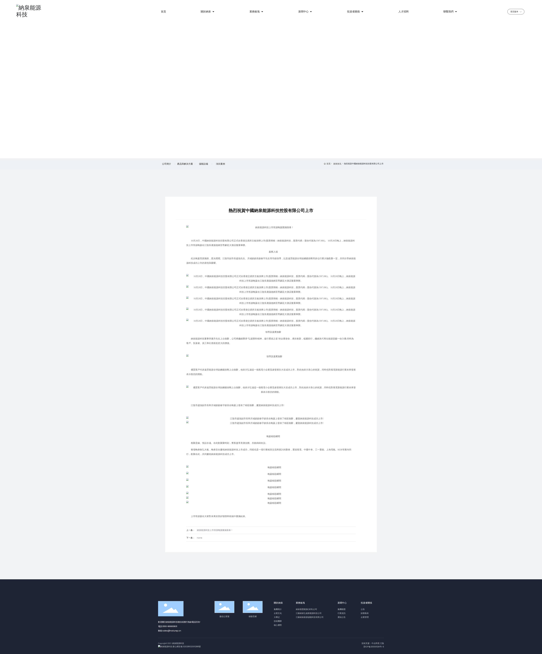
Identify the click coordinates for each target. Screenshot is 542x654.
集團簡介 (278, 609)
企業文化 (278, 613)
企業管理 (365, 617)
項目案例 (220, 163)
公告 (363, 609)
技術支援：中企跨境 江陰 (373, 643)
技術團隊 (278, 621)
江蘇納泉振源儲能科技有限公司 (310, 617)
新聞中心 (342, 602)
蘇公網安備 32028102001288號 (187, 646)
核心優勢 (278, 625)
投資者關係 (366, 602)
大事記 (277, 617)
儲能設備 (203, 163)
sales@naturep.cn (171, 630)
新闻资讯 (337, 163)
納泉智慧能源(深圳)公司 (306, 609)
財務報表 (365, 613)
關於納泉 (278, 602)
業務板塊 (300, 602)
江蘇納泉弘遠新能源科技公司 (309, 613)
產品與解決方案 (185, 163)
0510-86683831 (169, 626)
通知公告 (342, 617)
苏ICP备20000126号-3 (373, 646)
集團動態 (342, 609)
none (199, 537)
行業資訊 (342, 613)
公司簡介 (166, 163)
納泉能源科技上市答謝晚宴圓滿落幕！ (215, 530)
